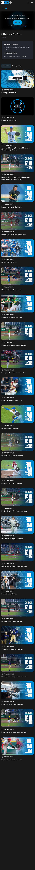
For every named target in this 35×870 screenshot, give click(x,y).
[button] (27, 2)
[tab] (6, 66)
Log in (25, 26)
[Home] (6, 2)
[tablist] (11, 66)
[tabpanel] (17, 416)
